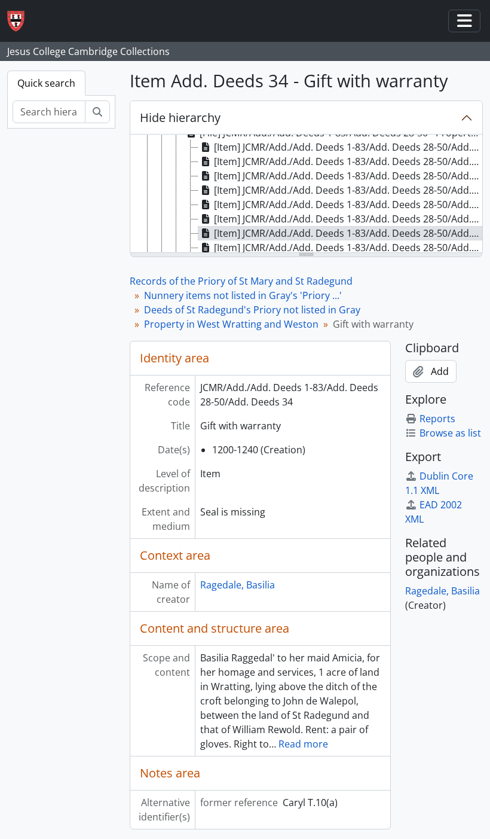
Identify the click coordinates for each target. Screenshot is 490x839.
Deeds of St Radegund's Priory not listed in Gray (252, 309)
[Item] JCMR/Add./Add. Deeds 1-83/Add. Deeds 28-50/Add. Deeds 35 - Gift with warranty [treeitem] (348, 247)
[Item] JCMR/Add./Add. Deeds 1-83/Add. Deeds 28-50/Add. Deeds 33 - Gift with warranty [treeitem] (348, 218)
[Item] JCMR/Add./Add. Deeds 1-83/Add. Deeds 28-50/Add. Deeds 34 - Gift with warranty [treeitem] (348, 233)
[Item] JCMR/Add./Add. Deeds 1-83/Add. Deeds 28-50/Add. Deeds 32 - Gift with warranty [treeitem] (348, 204)
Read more (303, 743)
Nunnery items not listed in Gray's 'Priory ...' (243, 295)
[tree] (306, 194)
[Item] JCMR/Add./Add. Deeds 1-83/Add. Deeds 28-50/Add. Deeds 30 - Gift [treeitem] (348, 175)
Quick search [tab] (46, 83)
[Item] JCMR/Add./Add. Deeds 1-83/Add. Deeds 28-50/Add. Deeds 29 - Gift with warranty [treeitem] (348, 161)
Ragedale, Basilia (237, 584)
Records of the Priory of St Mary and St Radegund (241, 281)
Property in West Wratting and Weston (231, 324)
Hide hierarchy (180, 117)
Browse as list (450, 433)
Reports (437, 418)
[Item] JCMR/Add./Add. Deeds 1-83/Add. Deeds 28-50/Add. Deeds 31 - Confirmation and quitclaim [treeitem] (348, 190)
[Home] (20, 21)
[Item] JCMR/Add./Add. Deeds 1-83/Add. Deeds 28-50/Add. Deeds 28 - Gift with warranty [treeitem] (348, 147)
